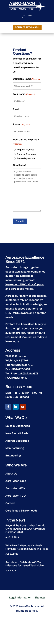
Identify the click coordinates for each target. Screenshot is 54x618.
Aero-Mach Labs (15, 480)
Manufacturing (14, 448)
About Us (11, 473)
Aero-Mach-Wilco (16, 488)
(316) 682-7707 (24, 364)
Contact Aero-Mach (27, 27)
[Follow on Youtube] (23, 407)
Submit (20, 221)
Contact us (29, 337)
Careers (10, 503)
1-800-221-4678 (28, 373)
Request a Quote (25, 149)
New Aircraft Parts (16, 433)
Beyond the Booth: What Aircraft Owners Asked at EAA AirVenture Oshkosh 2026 (25, 528)
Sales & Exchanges (17, 425)
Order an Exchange (26, 154)
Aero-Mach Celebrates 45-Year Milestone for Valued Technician (24, 564)
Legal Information (20, 597)
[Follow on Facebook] (8, 407)
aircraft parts (35, 284)
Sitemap (39, 597)
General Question (26, 158)
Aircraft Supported (17, 440)
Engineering (13, 455)
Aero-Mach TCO (15, 495)
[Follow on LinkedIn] (16, 407)
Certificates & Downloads (21, 510)
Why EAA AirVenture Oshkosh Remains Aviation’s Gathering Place (26, 547)
